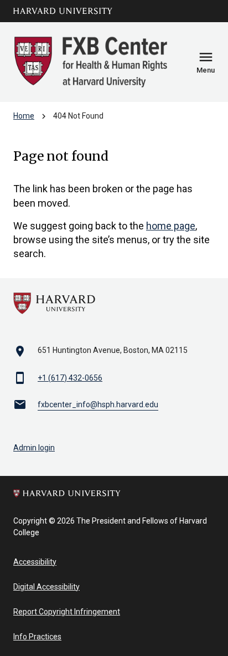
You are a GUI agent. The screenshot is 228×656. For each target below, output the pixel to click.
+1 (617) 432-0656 (70, 377)
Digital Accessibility (46, 586)
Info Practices (37, 636)
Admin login (34, 447)
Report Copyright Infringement (66, 611)
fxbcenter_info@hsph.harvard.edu (98, 404)
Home (23, 115)
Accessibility (34, 561)
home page (170, 226)
